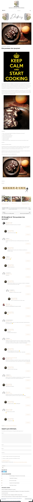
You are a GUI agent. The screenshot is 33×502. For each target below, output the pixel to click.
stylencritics (9, 222)
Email (3, 448)
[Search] (30, 10)
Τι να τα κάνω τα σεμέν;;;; (13, 485)
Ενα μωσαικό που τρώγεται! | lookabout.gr (10, 425)
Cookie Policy (18, 500)
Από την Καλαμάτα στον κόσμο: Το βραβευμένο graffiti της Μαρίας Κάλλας (12, 494)
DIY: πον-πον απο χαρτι (13, 480)
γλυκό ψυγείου (13, 207)
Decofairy (16, 6)
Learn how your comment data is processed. (20, 462)
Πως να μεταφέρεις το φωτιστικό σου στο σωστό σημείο (17, 475)
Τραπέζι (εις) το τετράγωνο (13, 478)
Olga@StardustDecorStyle (11, 357)
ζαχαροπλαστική (22, 207)
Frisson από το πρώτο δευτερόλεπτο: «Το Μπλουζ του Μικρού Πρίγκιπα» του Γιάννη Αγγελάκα (14, 496)
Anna (8, 304)
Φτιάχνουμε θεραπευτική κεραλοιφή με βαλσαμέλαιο (5, 204)
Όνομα (3, 444)
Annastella (4, 46)
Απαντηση (28, 226)
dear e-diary (9, 409)
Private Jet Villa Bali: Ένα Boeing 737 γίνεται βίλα (8, 489)
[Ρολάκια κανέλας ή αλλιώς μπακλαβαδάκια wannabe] (26, 199)
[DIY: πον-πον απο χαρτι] (2, 480)
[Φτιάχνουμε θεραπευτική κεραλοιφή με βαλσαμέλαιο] (6, 199)
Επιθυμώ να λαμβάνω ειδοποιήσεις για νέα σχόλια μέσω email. (11, 456)
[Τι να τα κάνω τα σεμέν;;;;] (2, 485)
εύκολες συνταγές (17, 207)
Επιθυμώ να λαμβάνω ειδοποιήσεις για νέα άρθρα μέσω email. (11, 458)
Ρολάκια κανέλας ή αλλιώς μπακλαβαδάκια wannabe (25, 204)
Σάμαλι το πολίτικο (14, 203)
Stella (8, 392)
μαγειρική (26, 207)
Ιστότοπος (3, 452)
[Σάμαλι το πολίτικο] (16, 199)
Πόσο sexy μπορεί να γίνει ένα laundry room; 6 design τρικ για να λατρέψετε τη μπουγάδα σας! (15, 491)
